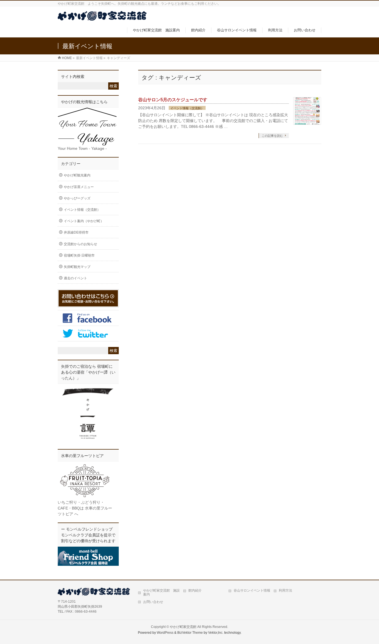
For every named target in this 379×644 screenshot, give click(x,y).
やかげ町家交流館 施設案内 (161, 592)
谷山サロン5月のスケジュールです (172, 99)
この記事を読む (272, 135)
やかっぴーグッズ (77, 198)
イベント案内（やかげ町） (84, 221)
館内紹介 (195, 590)
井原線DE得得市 (76, 232)
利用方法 (285, 590)
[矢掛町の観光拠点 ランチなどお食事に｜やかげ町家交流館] (102, 17)
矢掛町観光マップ (77, 267)
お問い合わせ (153, 602)
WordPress (165, 633)
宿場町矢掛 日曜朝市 (79, 255)
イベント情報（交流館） (187, 108)
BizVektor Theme (190, 633)
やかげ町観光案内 (77, 175)
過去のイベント (75, 278)
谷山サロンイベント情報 (252, 590)
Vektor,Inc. (215, 633)
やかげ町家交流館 (183, 627)
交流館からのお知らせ (80, 244)
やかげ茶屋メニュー (79, 187)
